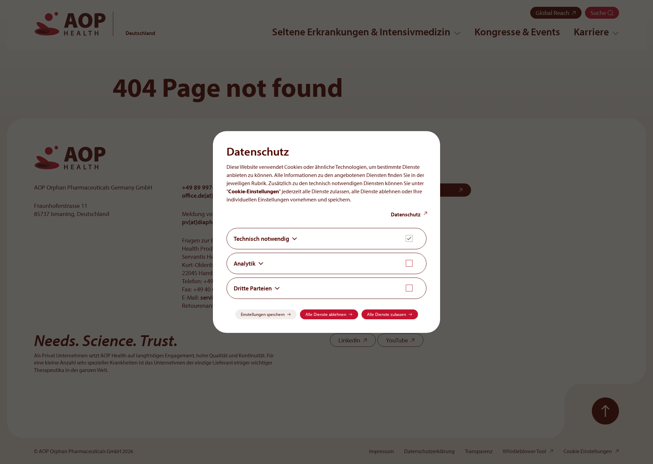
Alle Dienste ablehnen (325, 314)
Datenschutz (405, 214)
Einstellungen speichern (263, 314)
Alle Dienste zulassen (386, 314)
